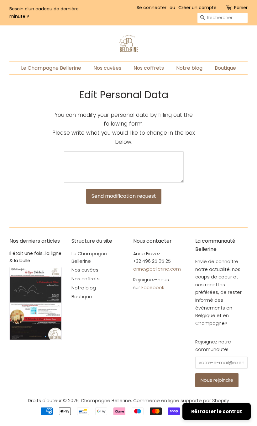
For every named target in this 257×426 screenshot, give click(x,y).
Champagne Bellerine (106, 400)
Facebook (152, 287)
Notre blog (189, 68)
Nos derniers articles (34, 241)
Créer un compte (197, 7)
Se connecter (151, 7)
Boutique (225, 68)
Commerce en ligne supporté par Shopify (181, 400)
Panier (241, 7)
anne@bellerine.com (157, 269)
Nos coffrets (149, 68)
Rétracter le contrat (216, 411)
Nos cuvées (107, 68)
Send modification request (124, 196)
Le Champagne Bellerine (51, 68)
